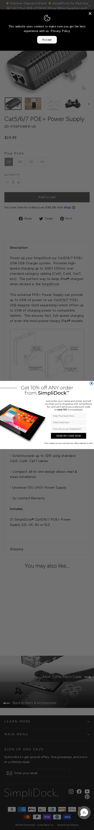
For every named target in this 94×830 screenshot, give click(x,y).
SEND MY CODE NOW (68, 435)
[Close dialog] (92, 383)
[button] (84, 812)
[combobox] (67, 428)
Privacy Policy (60, 31)
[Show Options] (83, 428)
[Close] (90, 13)
